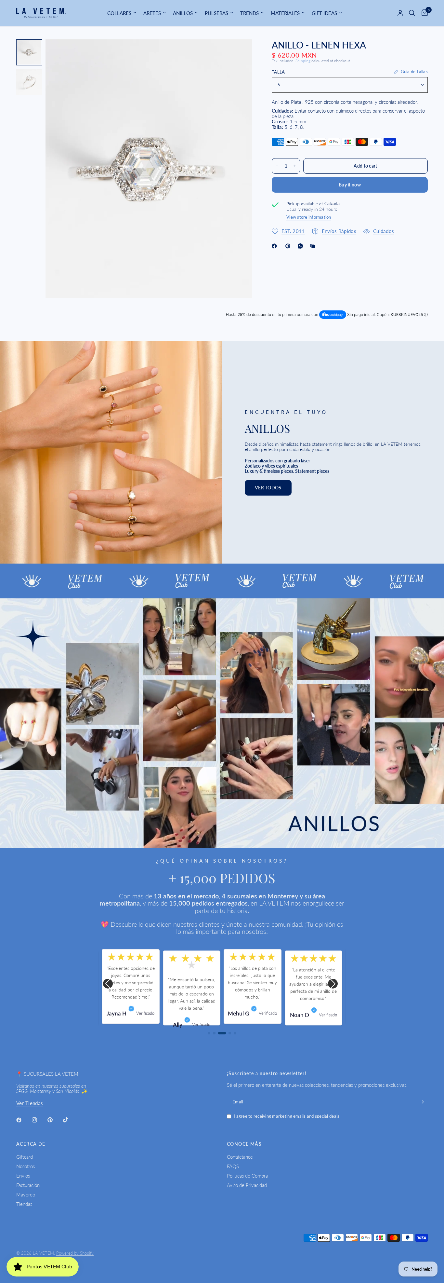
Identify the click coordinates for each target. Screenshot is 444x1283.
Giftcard (24, 1157)
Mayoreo (25, 1194)
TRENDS (249, 13)
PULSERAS (216, 13)
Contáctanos (240, 1157)
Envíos (23, 1176)
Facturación (28, 1185)
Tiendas (24, 1204)
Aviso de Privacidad (247, 1185)
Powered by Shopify (75, 1253)
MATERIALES (285, 13)
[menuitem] (122, 13)
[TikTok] (70, 1119)
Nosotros (25, 1166)
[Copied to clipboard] (314, 246)
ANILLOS (183, 13)
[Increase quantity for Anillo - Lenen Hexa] (295, 165)
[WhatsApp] (302, 246)
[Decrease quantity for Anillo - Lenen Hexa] (277, 165)
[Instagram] (39, 1120)
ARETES (152, 13)
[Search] (412, 13)
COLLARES (119, 13)
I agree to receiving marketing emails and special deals (286, 1116)
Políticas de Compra (247, 1176)
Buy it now (350, 184)
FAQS (233, 1166)
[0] (423, 13)
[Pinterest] (289, 246)
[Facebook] (276, 246)
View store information (308, 217)
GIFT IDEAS (324, 13)
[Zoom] (238, 53)
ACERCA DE (31, 1144)
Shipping (302, 60)
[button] (268, 488)
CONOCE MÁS (244, 1144)
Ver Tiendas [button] (29, 1103)
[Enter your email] (421, 1102)
